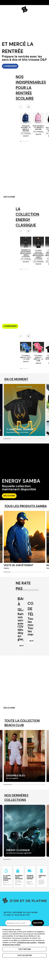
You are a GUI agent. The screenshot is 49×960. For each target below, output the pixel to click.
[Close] (46, 2)
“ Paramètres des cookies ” (26, 942)
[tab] (20, 368)
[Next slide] (28, 107)
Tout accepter (24, 955)
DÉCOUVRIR (9, 196)
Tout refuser (24, 949)
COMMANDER (10, 66)
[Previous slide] (21, 107)
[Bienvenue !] (24, 9)
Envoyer (37, 922)
